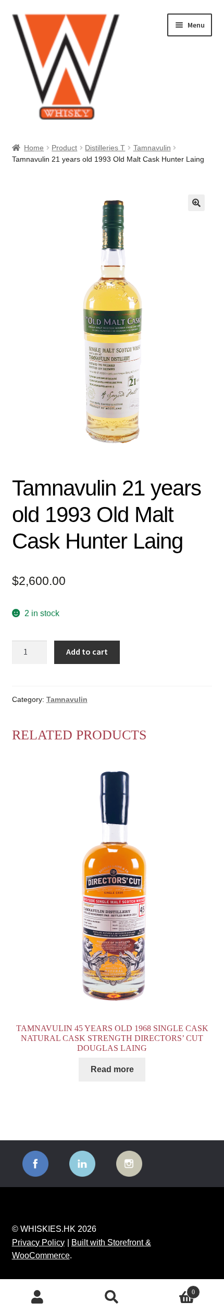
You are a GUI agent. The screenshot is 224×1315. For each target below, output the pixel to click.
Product (64, 148)
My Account (37, 1297)
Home (34, 148)
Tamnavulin (152, 148)
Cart (172, 1289)
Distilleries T (105, 148)
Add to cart (87, 651)
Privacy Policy (38, 1242)
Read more (112, 1069)
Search (111, 1297)
